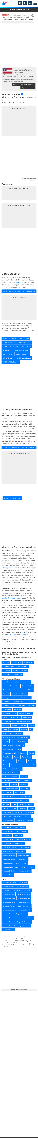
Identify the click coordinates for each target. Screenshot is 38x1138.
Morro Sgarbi (20, 851)
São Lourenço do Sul (9, 796)
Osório (19, 749)
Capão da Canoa (24, 698)
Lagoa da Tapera (24, 902)
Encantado (17, 709)
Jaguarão (19, 733)
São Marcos (6, 800)
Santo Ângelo (7, 780)
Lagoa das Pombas (9, 906)
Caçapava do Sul (8, 705)
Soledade (14, 784)
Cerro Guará (7, 835)
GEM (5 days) (7, 350)
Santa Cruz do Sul (29, 765)
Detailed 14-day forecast (12, 498)
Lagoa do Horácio (24, 910)
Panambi (23, 753)
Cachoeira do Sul (14, 690)
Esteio (29, 713)
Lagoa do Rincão (24, 926)
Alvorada (15, 682)
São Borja (23, 784)
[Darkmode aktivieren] (25, 3)
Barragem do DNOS (9, 882)
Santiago (24, 777)
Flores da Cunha (8, 721)
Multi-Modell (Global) (24, 358)
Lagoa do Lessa (21, 914)
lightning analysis (8, 568)
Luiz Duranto (28, 663)
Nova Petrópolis (8, 745)
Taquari (29, 804)
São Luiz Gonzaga (25, 796)
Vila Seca (6, 663)
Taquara (21, 804)
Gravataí (14, 725)
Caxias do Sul (30, 702)
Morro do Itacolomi (24, 871)
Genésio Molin (16, 663)
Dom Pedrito (7, 709)
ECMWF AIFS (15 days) (11, 346)
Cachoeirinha (28, 690)
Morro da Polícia (27, 867)
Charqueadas (21, 705)
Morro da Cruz (22, 859)
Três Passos (18, 812)
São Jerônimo (7, 792)
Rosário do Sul (15, 765)
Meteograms (12, 634)
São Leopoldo (19, 792)
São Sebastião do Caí (20, 800)
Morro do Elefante (9, 871)
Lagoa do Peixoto (8, 922)
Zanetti (15, 670)
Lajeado (5, 741)
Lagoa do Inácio (8, 914)
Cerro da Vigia (7, 843)
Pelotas (16, 757)
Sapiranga (18, 780)
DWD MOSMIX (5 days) (10, 362)
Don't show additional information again (19, 989)
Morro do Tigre (8, 875)
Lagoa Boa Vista (8, 886)
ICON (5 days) (8, 354)
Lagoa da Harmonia (23, 894)
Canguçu (6, 698)
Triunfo (31, 808)
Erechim (21, 713)
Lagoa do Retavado (9, 926)
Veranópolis (20, 820)
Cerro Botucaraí (19, 827)
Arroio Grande (25, 682)
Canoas (14, 698)
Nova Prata (20, 745)
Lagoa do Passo (27, 918)
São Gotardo (18, 674)
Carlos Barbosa (18, 702)
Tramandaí (22, 808)
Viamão (29, 820)
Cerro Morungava (8, 839)
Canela (24, 694)
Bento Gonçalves (27, 686)
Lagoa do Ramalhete (24, 922)
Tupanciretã (7, 816)
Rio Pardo (31, 761)
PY (7, 2)
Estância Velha (15, 717)
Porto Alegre (26, 757)
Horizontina (14, 729)
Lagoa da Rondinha (9, 902)
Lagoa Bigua (23, 882)
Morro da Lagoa (8, 863)
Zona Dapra (7, 674)
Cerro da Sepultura (23, 839)
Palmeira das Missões (10, 753)
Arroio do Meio (8, 686)
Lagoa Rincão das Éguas (22, 890)
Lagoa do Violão (8, 930)
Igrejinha (24, 729)
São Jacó (24, 670)
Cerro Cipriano (8, 831)
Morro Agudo (25, 847)
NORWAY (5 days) (22, 354)
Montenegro (22, 741)
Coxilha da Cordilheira (10, 847)
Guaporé (23, 725)
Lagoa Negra (7, 890)
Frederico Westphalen (24, 721)
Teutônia (6, 808)
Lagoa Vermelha (23, 737)
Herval (5, 729)
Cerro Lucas (18, 835)
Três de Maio (29, 812)
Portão (5, 761)
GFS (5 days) (26, 346)
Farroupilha (27, 717)
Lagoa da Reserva (24, 898)
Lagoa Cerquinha (22, 886)
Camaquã (6, 694)
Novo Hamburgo (8, 749)
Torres (14, 808)
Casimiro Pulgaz (8, 666)
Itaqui (5, 733)
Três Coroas (7, 812)
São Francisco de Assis (10, 788)
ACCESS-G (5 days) (22, 350)
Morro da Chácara (9, 859)
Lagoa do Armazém (9, 910)
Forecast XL (24, 634)
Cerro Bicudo (7, 827)
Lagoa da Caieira (8, 894)
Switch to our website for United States (23, 84)
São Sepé (6, 804)
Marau (13, 741)
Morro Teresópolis (9, 855)
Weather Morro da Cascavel (12, 598)
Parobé (31, 753)
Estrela (5, 717)
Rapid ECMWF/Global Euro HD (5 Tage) (16, 338)
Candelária (15, 694)
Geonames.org (6, 939)
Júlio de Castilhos (9, 737)
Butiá (4, 690)
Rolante (5, 765)
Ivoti (11, 733)
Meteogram (20, 282)
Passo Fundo (7, 757)
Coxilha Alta (19, 843)
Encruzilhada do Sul (9, 713)
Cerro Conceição (21, 831)
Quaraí (12, 761)
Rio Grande (21, 761)
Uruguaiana (17, 816)
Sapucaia (27, 780)
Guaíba (31, 725)
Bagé (17, 686)
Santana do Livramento (10, 777)
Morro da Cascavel (24, 855)
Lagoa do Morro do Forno (11, 918)
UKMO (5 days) (8, 358)
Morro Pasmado (8, 851)
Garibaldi (6, 725)
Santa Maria (7, 769)
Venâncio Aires (8, 820)
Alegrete (6, 682)
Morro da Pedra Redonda (11, 867)
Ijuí (31, 729)
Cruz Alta (31, 705)
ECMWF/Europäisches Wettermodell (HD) (16, 342)
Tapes (14, 804)
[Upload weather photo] (20, 3)
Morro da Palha (21, 863)
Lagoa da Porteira (9, 898)
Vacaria (26, 816)
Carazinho (6, 702)
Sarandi (5, 784)
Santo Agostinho (22, 666)
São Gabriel (25, 788)
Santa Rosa (17, 769)
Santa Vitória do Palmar (11, 773)
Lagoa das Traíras (24, 906)
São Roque (6, 670)
